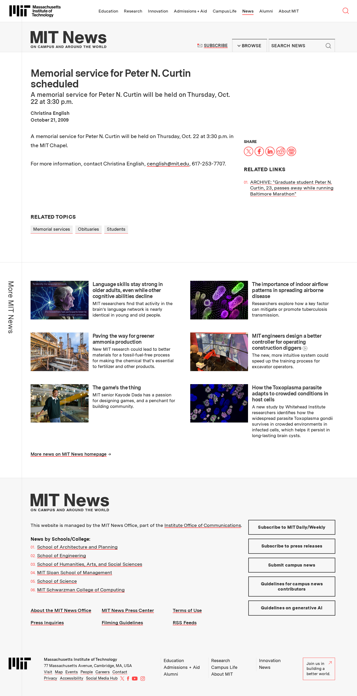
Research (133, 11)
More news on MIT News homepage (69, 454)
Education (108, 11)
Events (71, 672)
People (86, 672)
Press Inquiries (47, 622)
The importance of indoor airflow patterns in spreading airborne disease (290, 290)
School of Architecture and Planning (77, 547)
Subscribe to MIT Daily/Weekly (291, 527)
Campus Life (225, 11)
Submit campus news (291, 565)
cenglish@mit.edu (168, 163)
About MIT (289, 11)
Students (116, 229)
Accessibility (71, 678)
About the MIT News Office (61, 610)
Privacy (50, 678)
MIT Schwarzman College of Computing (81, 589)
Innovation (158, 11)
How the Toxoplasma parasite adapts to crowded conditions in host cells (290, 393)
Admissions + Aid (190, 11)
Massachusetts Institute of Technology (80, 659)
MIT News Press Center (128, 610)
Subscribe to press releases (292, 546)
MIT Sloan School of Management (74, 572)
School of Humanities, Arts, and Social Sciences (89, 564)
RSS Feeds (185, 622)
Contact (119, 672)
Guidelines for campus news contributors (292, 586)
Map (59, 672)
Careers (102, 672)
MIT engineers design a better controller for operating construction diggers (286, 342)
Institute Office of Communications (202, 525)
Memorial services (51, 229)
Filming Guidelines (122, 622)
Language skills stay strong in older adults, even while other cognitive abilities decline (128, 290)
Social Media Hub (102, 678)
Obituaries (88, 229)
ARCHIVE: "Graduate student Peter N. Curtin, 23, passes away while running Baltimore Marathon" (291, 188)
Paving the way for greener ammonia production (123, 339)
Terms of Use (187, 610)
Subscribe (216, 45)
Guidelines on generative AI (292, 607)
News (248, 11)
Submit (328, 45)
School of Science (57, 581)
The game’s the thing (117, 387)
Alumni (266, 11)
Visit (48, 672)
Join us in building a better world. (318, 668)
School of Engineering (61, 555)
